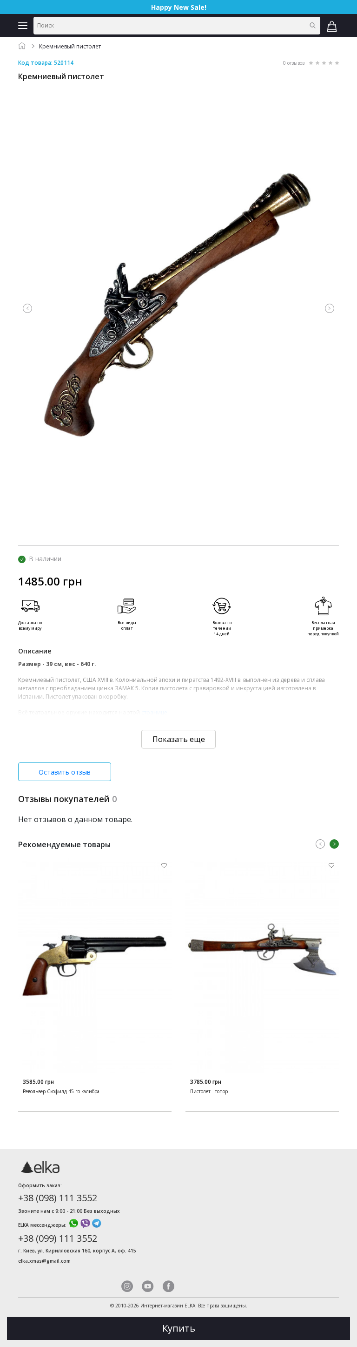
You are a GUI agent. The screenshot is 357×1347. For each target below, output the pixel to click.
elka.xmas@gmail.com (44, 1261)
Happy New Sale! (178, 7)
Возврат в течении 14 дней (221, 628)
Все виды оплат (127, 625)
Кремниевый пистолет (70, 46)
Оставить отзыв (65, 772)
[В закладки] (164, 865)
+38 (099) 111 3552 (57, 1238)
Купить (178, 1328)
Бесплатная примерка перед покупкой (323, 628)
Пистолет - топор (209, 1091)
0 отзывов (293, 63)
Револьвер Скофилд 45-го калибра (61, 1091)
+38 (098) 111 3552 (57, 1197)
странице (154, 712)
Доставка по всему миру (30, 625)
